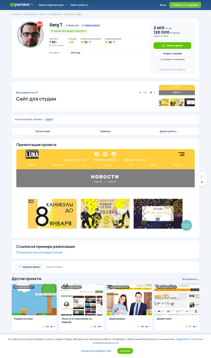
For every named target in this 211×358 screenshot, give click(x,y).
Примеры (105, 131)
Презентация (43, 131)
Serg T (55, 24)
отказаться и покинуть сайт (96, 351)
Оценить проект (29, 267)
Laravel (48, 119)
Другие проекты (27, 278)
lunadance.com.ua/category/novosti (40, 252)
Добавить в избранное (173, 59)
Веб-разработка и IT (27, 92)
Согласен (125, 351)
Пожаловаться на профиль (172, 69)
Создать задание (172, 53)
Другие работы (168, 131)
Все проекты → (191, 279)
